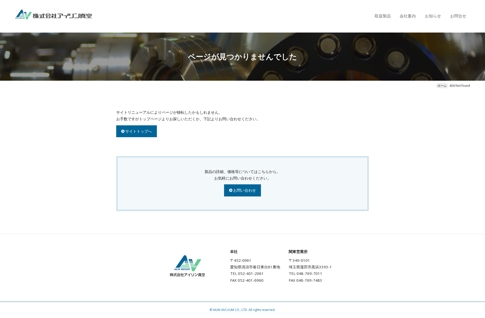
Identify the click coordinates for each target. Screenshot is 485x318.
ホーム (442, 85)
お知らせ (433, 16)
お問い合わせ (244, 190)
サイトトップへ (138, 131)
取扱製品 (383, 16)
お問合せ (458, 16)
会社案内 (408, 16)
